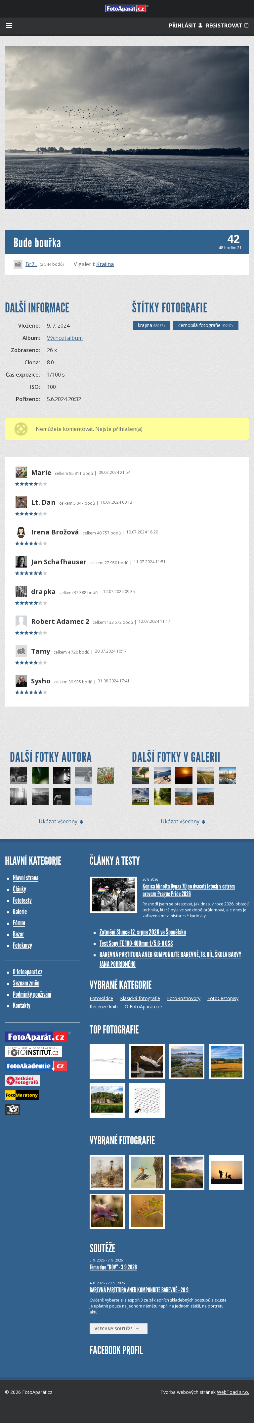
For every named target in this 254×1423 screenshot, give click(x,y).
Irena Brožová (55, 532)
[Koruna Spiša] (140, 775)
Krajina (105, 264)
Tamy (40, 651)
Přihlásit (183, 25)
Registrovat (225, 25)
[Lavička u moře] (162, 775)
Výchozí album (65, 338)
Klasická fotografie (140, 998)
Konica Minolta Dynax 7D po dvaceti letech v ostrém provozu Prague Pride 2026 (189, 890)
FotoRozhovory (183, 998)
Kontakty (21, 1005)
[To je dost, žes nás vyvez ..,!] (18, 775)
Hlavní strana (25, 877)
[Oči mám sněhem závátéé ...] (83, 796)
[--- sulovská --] (183, 796)
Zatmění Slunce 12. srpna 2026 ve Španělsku (143, 932)
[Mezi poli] (205, 775)
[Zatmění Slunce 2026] (183, 775)
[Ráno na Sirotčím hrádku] (205, 796)
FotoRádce (101, 998)
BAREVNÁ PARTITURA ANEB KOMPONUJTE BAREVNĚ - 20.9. (140, 1290)
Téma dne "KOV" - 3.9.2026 (113, 1267)
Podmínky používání (32, 994)
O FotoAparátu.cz (143, 1006)
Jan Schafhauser (59, 562)
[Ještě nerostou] (18, 796)
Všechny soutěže (115, 1329)
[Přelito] (40, 775)
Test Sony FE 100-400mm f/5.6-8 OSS (136, 943)
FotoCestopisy (222, 998)
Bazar (18, 934)
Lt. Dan (43, 502)
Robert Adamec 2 (60, 621)
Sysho (41, 681)
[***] (227, 775)
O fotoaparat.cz (27, 971)
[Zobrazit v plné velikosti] (127, 127)
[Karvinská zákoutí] (40, 796)
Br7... (31, 264)
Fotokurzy (22, 945)
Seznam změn (26, 983)
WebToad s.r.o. (233, 1392)
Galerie (20, 911)
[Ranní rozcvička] (61, 796)
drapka (43, 592)
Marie (41, 473)
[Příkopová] (105, 775)
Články (19, 889)
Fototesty (22, 900)
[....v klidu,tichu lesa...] (162, 796)
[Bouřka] (61, 775)
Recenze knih (104, 1006)
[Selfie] (83, 775)
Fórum (19, 922)
